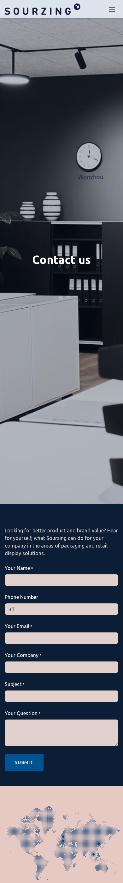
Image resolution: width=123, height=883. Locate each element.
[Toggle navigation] (112, 9)
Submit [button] (24, 762)
